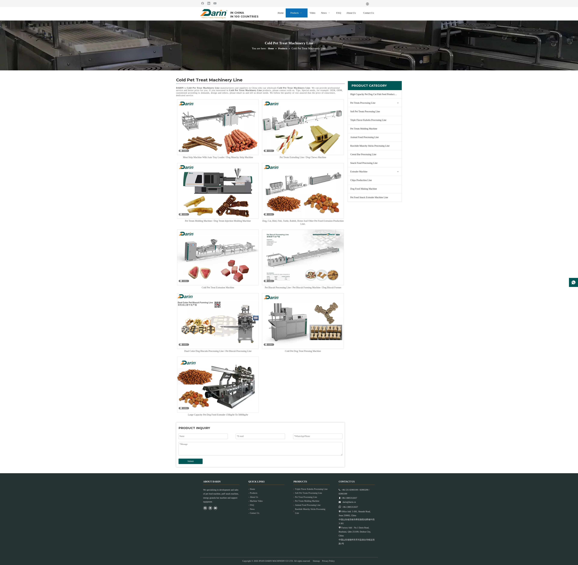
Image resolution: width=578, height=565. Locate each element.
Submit (191, 461)
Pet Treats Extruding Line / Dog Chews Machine (303, 157)
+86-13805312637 (350, 507)
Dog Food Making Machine (363, 188)
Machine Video (256, 501)
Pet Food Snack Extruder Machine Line (369, 197)
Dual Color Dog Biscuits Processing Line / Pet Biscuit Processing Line (218, 351)
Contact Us (254, 513)
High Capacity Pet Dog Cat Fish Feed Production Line (376, 94)
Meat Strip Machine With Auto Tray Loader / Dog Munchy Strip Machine (218, 157)
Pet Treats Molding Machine (363, 128)
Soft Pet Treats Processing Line (365, 111)
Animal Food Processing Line (364, 137)
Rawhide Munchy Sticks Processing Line (370, 146)
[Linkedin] (208, 3)
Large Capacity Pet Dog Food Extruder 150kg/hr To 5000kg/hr (218, 414)
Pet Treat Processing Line (306, 497)
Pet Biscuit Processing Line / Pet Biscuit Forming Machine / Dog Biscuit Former (303, 287)
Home (252, 489)
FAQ (252, 505)
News (252, 509)
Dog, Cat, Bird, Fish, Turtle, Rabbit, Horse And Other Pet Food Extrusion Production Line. (303, 222)
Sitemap (316, 561)
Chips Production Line (361, 180)
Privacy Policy (328, 561)
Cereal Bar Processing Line (363, 154)
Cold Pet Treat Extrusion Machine (218, 287)
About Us (254, 497)
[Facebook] (202, 3)
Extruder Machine (358, 171)
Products (253, 493)
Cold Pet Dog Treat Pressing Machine (303, 351)
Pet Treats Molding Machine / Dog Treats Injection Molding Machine (218, 221)
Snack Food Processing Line (364, 163)
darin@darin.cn (349, 502)
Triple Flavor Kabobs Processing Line (368, 120)
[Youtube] (215, 3)
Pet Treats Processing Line (362, 103)
